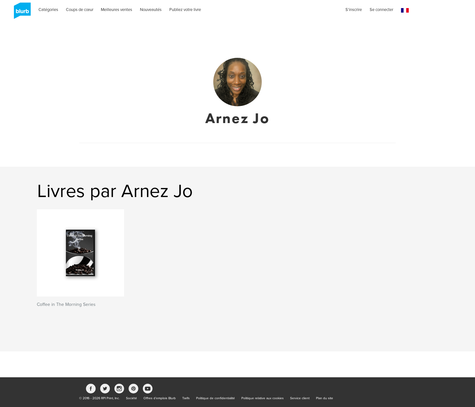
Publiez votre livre (185, 9)
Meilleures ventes (116, 9)
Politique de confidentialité (215, 398)
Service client (300, 398)
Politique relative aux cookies (262, 398)
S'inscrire (353, 9)
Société (131, 398)
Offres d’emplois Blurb (159, 398)
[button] (405, 10)
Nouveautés (151, 9)
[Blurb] (20, 13)
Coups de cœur (79, 9)
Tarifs (186, 398)
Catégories (48, 9)
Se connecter (381, 9)
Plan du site (324, 398)
